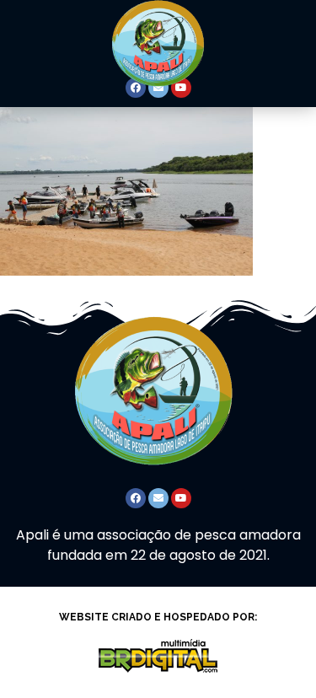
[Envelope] (158, 498)
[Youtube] (181, 498)
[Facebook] (136, 498)
